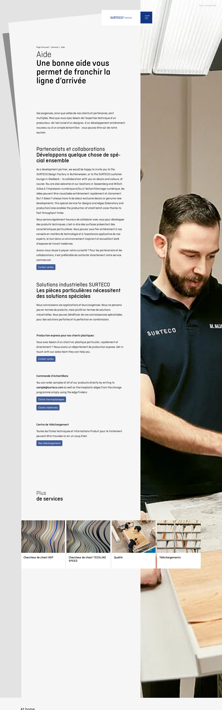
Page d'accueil (42, 47)
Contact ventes (46, 267)
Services (55, 47)
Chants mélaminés (48, 407)
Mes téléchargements (49, 443)
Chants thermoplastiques (51, 399)
